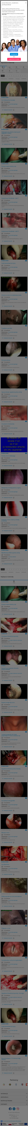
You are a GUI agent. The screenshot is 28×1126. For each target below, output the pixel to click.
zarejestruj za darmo (14, 59)
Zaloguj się (14, 54)
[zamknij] (25, 3)
